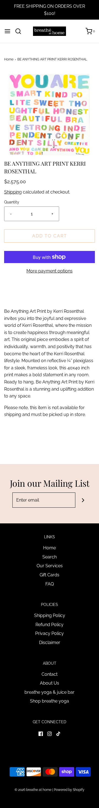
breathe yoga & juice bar (49, 692)
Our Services (50, 565)
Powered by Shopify (69, 790)
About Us (49, 683)
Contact (49, 674)
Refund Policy (49, 624)
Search (49, 557)
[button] (49, 115)
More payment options (49, 271)
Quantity (11, 202)
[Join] (82, 500)
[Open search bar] (20, 31)
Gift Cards (49, 574)
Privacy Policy (49, 633)
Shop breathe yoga (49, 701)
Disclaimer (49, 642)
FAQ (49, 584)
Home (8, 59)
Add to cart (49, 236)
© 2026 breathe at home (33, 790)
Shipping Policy (49, 615)
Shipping (13, 192)
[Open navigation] (7, 31)
